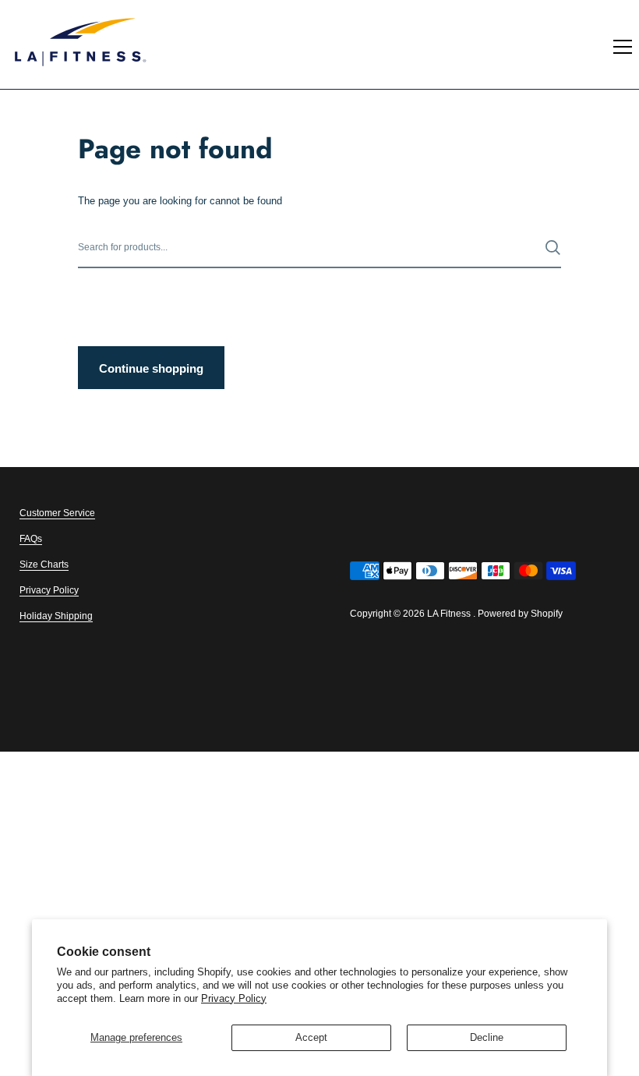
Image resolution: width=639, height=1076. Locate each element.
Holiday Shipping (56, 616)
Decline (486, 1037)
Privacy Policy (234, 998)
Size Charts (44, 564)
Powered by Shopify (520, 613)
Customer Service (57, 513)
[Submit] (553, 247)
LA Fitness (449, 613)
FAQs (30, 538)
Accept (311, 1037)
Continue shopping (151, 368)
